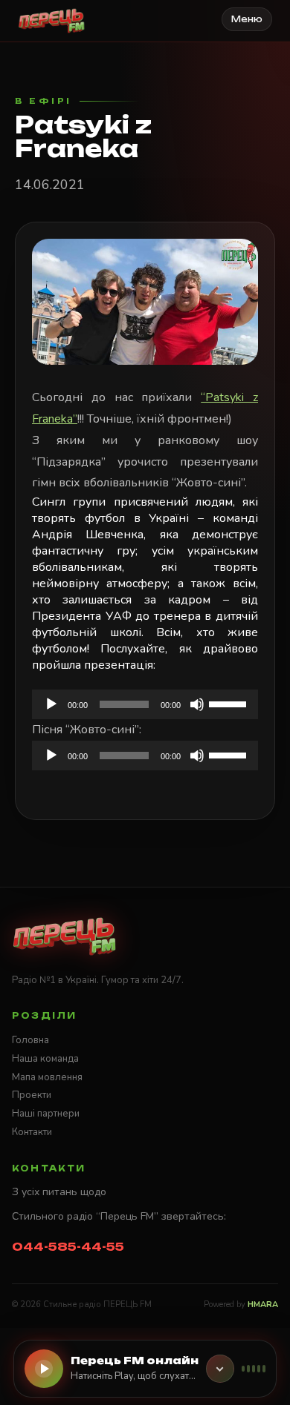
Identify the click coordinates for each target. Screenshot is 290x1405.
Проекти (31, 1095)
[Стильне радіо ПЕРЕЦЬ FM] (52, 20)
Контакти (32, 1132)
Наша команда (45, 1058)
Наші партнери (46, 1113)
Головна (30, 1040)
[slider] (230, 703)
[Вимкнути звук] (197, 704)
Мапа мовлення (47, 1077)
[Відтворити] (51, 704)
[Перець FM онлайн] (220, 1369)
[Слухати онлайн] (44, 1368)
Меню (246, 19)
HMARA (263, 1304)
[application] (145, 704)
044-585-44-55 (68, 1247)
